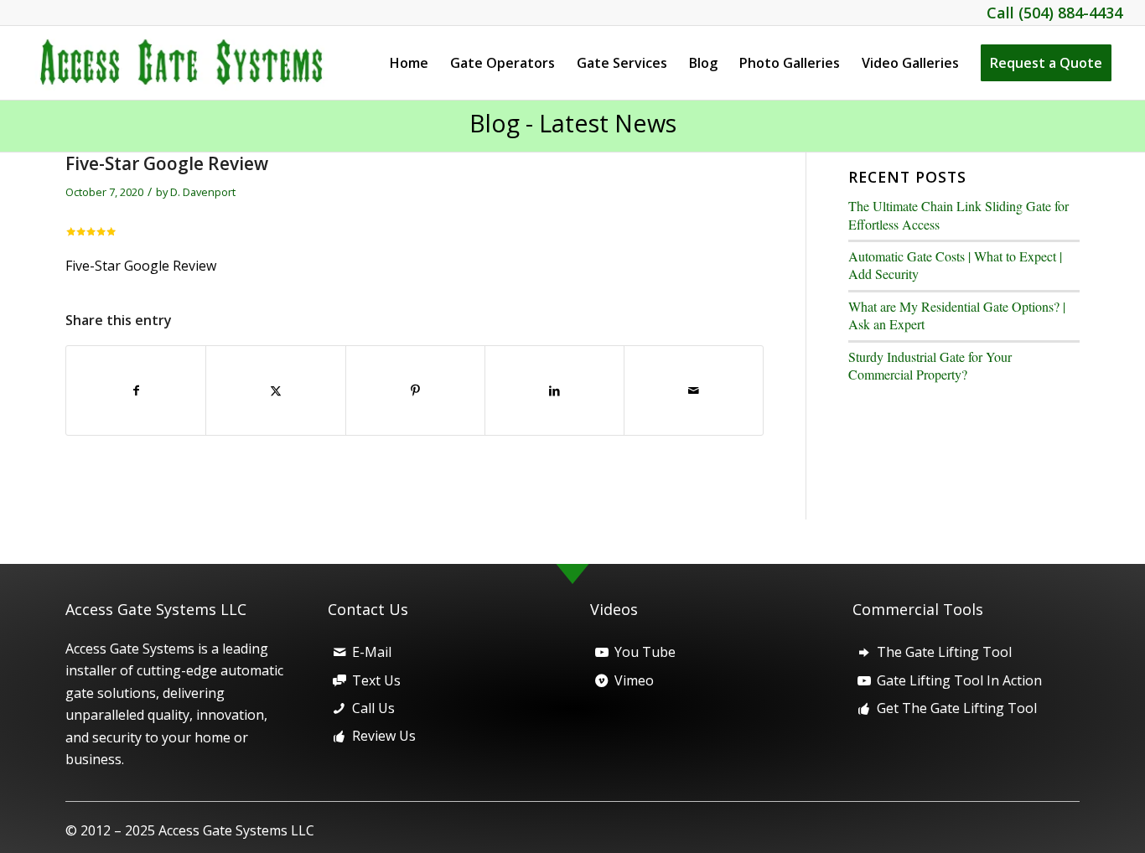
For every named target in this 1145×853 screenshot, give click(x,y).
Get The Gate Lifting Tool (957, 708)
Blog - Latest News (572, 122)
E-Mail (371, 652)
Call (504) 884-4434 (1054, 13)
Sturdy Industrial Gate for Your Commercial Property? (930, 365)
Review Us (384, 735)
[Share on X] (275, 390)
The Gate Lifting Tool (944, 652)
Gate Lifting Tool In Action (959, 680)
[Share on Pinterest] (415, 390)
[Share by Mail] (693, 390)
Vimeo (634, 680)
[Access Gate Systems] (191, 63)
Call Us (373, 708)
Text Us (376, 680)
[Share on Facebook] (136, 390)
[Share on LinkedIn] (554, 390)
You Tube (645, 652)
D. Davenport (203, 191)
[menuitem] (409, 63)
